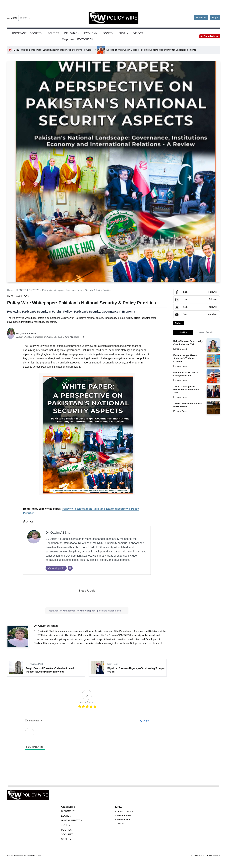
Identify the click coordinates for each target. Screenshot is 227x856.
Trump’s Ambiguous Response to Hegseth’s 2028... (186, 389)
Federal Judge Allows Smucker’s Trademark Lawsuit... (185, 358)
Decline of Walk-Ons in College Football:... (185, 374)
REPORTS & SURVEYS (27, 290)
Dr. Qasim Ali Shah (26, 333)
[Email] (70, 568)
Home (10, 290)
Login (145, 720)
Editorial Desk (180, 349)
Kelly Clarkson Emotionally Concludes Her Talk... (188, 343)
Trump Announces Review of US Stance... (187, 405)
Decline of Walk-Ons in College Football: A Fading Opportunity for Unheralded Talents (80, 49)
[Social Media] (196, 292)
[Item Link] (213, 345)
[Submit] (61, 17)
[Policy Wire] (113, 17)
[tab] (183, 332)
